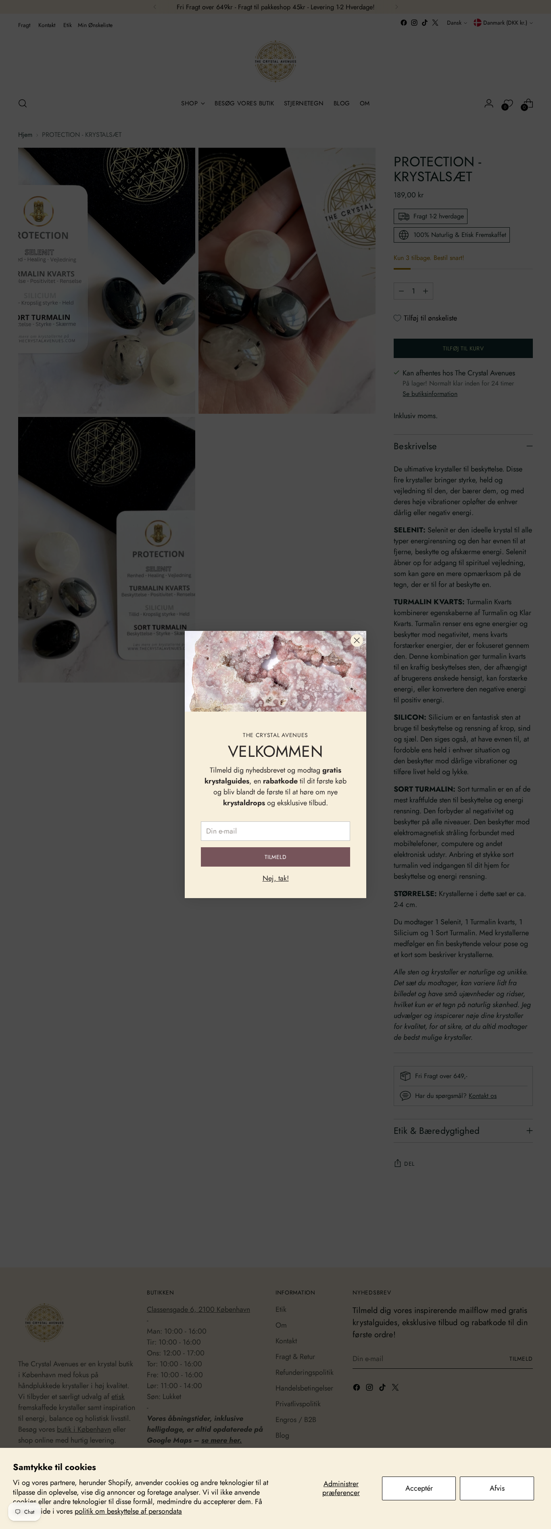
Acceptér (419, 1488)
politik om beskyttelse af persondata (128, 1511)
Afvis (497, 1488)
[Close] (357, 640)
